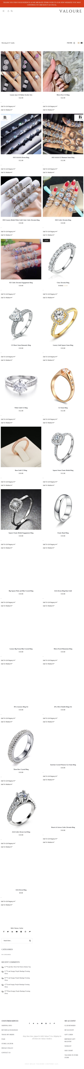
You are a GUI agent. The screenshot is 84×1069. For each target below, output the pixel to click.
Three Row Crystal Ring (21, 769)
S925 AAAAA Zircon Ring (21, 157)
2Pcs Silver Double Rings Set (63, 707)
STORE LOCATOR (7, 1043)
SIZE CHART (69, 1050)
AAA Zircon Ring (21, 890)
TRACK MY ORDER (8, 1034)
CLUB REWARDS (70, 1025)
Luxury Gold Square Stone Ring (63, 345)
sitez (1, 1067)
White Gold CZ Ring (21, 408)
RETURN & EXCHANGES (10, 1030)
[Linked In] (12, 931)
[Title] (30, 931)
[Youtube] (16, 931)
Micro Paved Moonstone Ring (63, 649)
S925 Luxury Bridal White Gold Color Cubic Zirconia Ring (21, 220)
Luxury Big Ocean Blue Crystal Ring (21, 649)
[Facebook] (3, 931)
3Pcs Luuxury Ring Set (21, 707)
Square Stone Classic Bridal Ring (63, 470)
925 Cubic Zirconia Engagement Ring (21, 282)
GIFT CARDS (69, 1034)
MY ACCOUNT (69, 1030)
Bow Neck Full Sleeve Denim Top (21, 967)
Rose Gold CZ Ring (21, 470)
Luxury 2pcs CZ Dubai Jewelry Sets (21, 95)
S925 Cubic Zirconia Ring (63, 220)
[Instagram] (25, 931)
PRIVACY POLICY (7, 1048)
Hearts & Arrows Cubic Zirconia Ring (63, 827)
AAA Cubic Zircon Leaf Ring (21, 832)
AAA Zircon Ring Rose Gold (63, 591)
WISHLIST (68, 1046)
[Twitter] (8, 931)
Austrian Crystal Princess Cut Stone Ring (63, 765)
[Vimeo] (21, 931)
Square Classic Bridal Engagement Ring (21, 533)
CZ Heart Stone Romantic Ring (21, 345)
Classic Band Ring (63, 533)
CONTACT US (6, 1052)
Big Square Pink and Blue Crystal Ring (21, 591)
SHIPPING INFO (7, 1025)
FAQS (3, 1039)
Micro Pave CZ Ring (63, 95)
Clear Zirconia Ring (63, 282)
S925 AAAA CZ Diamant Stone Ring (63, 157)
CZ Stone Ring (63, 408)
